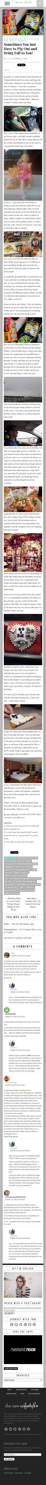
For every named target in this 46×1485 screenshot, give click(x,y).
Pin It (6, 70)
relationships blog (24, 884)
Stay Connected (34, 1393)
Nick (13, 953)
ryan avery (36, 884)
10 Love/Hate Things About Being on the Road (13, 905)
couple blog (19, 867)
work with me (11, 1393)
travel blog (30, 887)
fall (28, 870)
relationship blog (29, 881)
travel (22, 40)
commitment (9, 867)
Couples (29, 867)
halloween (22, 876)
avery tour (33, 858)
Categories (35, 1389)
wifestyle (30, 890)
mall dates (8, 881)
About (9, 1389)
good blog (24, 873)
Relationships (10, 884)
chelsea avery (9, 864)
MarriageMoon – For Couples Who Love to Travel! (22, 931)
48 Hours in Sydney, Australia (17, 938)
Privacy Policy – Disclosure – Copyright (17, 1473)
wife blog (22, 890)
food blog (8, 873)
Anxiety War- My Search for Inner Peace (33, 904)
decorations (20, 870)
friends (16, 873)
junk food (25, 878)
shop (22, 1393)
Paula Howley (11, 1082)
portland (17, 881)
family (34, 870)
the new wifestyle (11, 887)
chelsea (10, 59)
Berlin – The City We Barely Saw (19, 924)
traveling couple (11, 890)
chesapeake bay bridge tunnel (26, 864)
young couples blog (12, 893)
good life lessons (11, 876)
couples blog (9, 870)
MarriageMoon (21, 1389)
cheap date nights (24, 861)
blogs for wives (10, 861)
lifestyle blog (36, 878)
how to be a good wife (12, 878)
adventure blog (21, 858)
